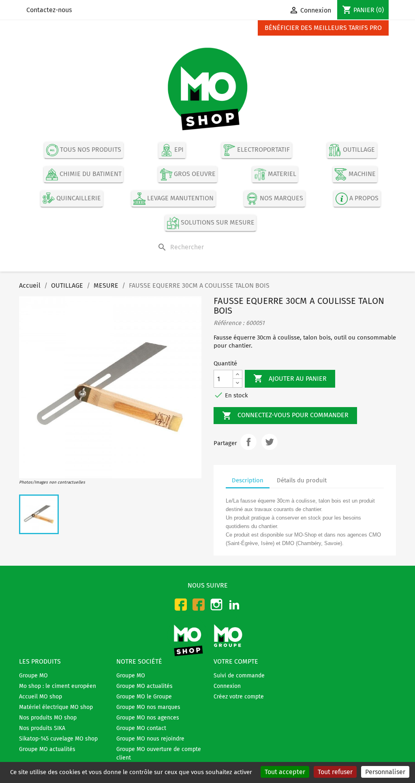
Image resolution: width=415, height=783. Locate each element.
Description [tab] (247, 480)
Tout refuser (335, 772)
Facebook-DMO (199, 604)
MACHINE (361, 174)
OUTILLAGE (358, 150)
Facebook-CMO (181, 604)
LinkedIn (234, 604)
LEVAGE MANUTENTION (179, 198)
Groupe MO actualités (47, 749)
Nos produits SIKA (42, 728)
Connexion (227, 686)
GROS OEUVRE (194, 174)
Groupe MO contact (141, 728)
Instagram (216, 604)
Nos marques (280, 198)
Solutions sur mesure (217, 222)
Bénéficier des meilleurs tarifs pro (323, 28)
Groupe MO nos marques (148, 707)
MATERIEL (281, 174)
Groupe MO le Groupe (144, 696)
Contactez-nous (49, 10)
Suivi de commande (239, 675)
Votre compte (236, 661)
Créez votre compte (239, 696)
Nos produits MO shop (48, 717)
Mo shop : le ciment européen (57, 686)
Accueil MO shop (40, 696)
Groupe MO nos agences (147, 717)
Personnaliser (385, 772)
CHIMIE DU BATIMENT (90, 174)
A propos (363, 198)
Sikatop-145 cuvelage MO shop (58, 738)
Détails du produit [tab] (302, 480)
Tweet (269, 442)
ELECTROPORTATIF (262, 150)
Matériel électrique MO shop (56, 707)
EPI (178, 150)
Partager (248, 442)
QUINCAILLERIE (78, 198)
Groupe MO (33, 675)
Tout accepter (285, 772)
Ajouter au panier (290, 378)
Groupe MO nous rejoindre (150, 738)
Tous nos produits (89, 150)
